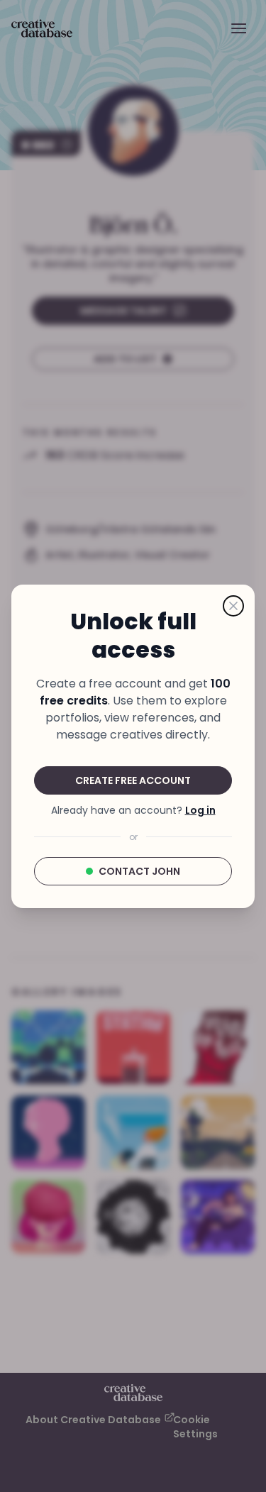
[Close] (233, 606)
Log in (200, 810)
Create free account (133, 780)
